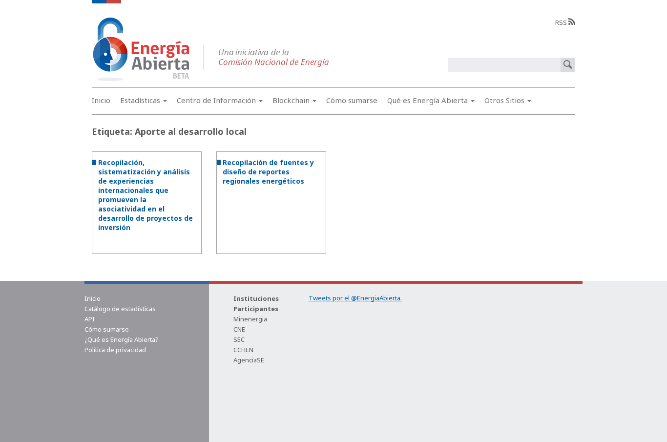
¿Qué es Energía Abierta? (121, 339)
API (89, 319)
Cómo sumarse (351, 100)
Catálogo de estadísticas (120, 308)
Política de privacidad (115, 349)
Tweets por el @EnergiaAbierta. (355, 298)
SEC (239, 339)
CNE (239, 329)
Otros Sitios (505, 100)
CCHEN (243, 349)
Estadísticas (141, 100)
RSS (561, 22)
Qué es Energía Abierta (428, 100)
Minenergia (250, 319)
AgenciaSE (248, 360)
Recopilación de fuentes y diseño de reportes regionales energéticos (268, 172)
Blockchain (292, 100)
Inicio (101, 100)
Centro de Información (217, 100)
